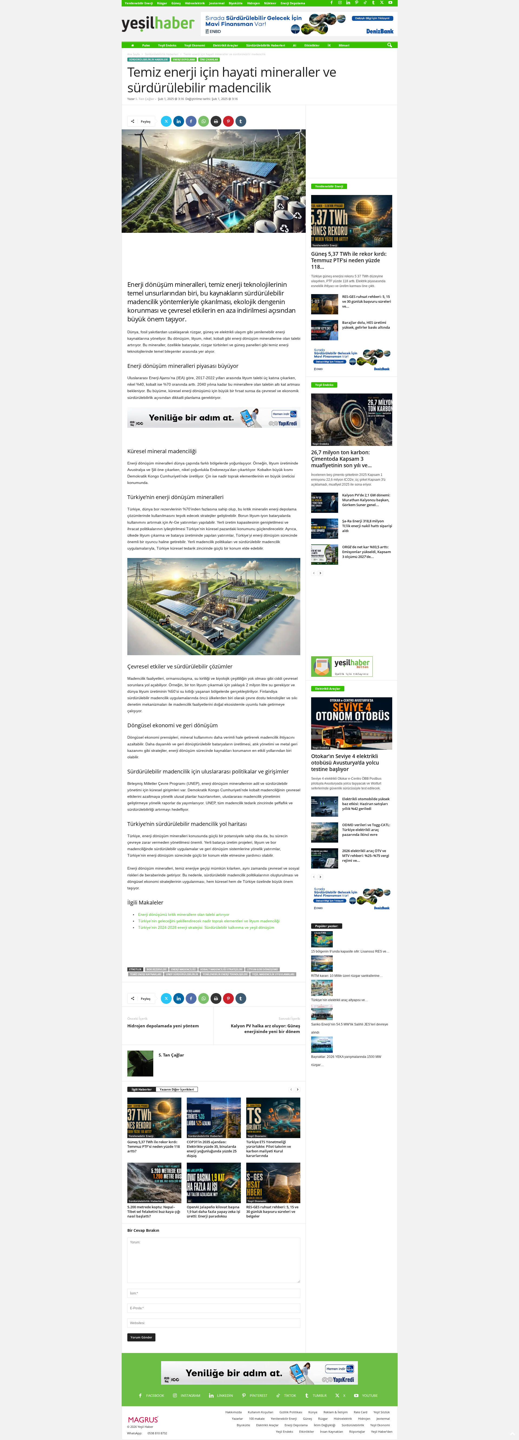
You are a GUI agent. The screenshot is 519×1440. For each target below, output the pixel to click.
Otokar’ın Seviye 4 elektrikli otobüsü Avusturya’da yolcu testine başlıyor (345, 763)
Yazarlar (237, 1419)
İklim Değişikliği (324, 1425)
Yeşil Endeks (167, 45)
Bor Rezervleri (157, 969)
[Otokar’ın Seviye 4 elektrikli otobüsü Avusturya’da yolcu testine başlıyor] (351, 723)
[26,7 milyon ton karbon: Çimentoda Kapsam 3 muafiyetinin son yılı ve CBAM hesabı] (351, 419)
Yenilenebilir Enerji (139, 3)
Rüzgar (162, 3)
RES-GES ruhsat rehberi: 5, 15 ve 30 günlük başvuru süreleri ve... (366, 301)
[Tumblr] (373, 3)
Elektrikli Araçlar (225, 45)
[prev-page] (291, 1089)
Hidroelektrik (195, 3)
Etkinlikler (312, 45)
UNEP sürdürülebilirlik (182, 974)
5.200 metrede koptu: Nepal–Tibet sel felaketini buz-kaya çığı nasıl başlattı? (153, 1212)
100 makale (257, 1419)
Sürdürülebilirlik (353, 1425)
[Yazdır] (216, 121)
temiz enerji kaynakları (145, 974)
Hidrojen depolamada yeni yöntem (163, 1025)
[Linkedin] (348, 3)
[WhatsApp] (203, 121)
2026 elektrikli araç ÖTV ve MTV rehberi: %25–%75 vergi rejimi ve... (365, 855)
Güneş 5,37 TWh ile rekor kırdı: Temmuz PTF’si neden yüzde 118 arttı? (153, 1146)
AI (294, 45)
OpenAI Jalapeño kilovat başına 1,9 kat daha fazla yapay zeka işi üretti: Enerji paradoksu (213, 1212)
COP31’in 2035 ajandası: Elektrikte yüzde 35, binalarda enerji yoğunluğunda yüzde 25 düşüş (212, 1148)
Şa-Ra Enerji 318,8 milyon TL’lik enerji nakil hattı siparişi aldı (367, 526)
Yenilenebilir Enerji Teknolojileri (225, 974)
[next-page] (297, 1089)
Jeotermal (216, 3)
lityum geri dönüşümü (262, 969)
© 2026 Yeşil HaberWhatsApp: (140, 1430)
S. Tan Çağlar (144, 99)
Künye (312, 1412)
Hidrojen (253, 3)
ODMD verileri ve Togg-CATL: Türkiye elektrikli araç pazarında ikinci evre (366, 829)
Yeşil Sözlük (382, 1412)
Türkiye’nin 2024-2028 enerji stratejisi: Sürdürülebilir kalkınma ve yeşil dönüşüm (206, 927)
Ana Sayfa (133, 54)
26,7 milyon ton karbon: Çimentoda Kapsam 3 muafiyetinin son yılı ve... (341, 459)
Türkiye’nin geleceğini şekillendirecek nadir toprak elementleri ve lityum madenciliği (209, 921)
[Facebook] (331, 3)
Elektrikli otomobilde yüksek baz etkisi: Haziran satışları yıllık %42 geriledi (366, 803)
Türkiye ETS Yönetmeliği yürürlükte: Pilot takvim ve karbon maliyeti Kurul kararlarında (268, 1148)
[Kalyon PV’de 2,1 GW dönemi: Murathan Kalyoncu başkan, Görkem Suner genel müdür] (324, 503)
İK (329, 45)
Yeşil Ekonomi (194, 45)
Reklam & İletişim (336, 1412)
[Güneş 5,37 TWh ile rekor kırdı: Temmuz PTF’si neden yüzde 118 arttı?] (154, 1118)
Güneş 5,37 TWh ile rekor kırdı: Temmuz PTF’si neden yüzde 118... (349, 260)
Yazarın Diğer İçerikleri (177, 1089)
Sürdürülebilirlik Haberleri (265, 45)
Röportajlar (357, 1431)
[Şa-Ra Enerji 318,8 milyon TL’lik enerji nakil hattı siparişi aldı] (324, 529)
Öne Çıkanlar (209, 59)
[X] (382, 3)
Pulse (146, 45)
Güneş (176, 3)
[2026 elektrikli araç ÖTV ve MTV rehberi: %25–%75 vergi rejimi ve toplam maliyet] (324, 858)
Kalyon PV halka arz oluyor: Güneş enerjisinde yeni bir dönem (265, 1028)
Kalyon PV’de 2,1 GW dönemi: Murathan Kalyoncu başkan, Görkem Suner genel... (366, 500)
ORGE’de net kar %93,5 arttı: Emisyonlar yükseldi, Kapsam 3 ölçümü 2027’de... (366, 551)
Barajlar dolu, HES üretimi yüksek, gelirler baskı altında (366, 325)
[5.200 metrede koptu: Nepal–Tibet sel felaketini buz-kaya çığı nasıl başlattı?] (154, 1183)
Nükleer (270, 3)
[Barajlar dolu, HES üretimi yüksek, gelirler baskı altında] (324, 330)
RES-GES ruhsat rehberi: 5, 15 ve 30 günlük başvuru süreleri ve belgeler (272, 1212)
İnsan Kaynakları (331, 1431)
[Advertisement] (214, 256)
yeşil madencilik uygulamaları (273, 974)
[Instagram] (340, 3)
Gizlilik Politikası (291, 1412)
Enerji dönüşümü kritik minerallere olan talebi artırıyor (183, 914)
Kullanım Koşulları (260, 1412)
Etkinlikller (306, 1431)
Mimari (344, 45)
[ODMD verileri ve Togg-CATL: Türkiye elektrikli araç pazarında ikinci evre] (324, 832)
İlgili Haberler (142, 1089)
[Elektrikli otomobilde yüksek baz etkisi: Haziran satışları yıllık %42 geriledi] (324, 806)
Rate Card (360, 1412)
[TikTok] (365, 3)
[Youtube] (390, 3)
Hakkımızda (233, 1412)
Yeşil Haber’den (381, 1431)
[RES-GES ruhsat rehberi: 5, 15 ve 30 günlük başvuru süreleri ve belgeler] (273, 1183)
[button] (389, 45)
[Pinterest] (357, 3)
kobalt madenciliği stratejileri (221, 969)
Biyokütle (236, 3)
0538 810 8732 (157, 1433)
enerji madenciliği (183, 969)
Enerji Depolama (293, 3)
